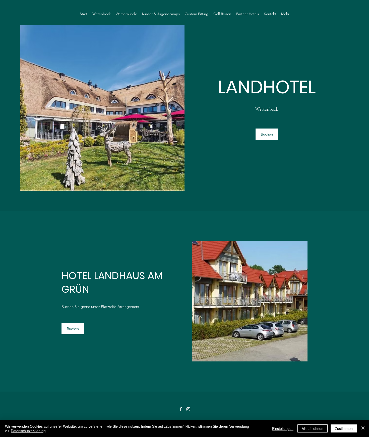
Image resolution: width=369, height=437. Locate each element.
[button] (267, 134)
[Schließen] (363, 428)
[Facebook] (180, 409)
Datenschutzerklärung (28, 430)
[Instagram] (188, 409)
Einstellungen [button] (282, 428)
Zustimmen (344, 428)
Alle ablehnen (312, 428)
